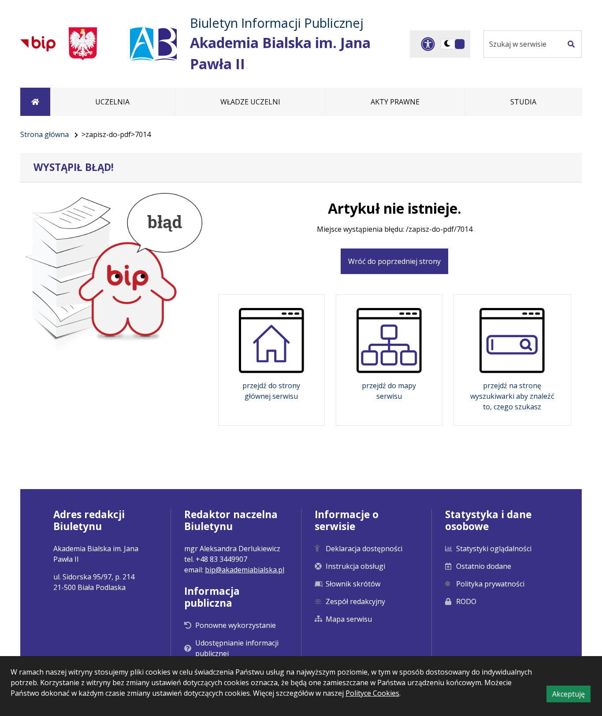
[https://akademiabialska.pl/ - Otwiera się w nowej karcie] (153, 43)
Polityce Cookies (372, 693)
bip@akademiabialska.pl (244, 570)
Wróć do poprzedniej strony (394, 261)
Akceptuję (571, 695)
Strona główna (44, 134)
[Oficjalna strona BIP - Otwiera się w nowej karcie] (38, 43)
